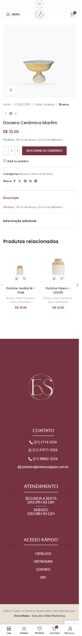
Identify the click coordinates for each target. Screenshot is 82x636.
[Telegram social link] (35, 181)
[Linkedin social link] (30, 181)
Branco (64, 104)
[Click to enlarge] (11, 90)
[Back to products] (10, 113)
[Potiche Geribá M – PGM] (20, 267)
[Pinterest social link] (25, 181)
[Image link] (41, 387)
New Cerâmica (25, 298)
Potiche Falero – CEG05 (58, 290)
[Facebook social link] (14, 181)
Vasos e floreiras (42, 174)
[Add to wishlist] (24, 278)
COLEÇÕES (22, 104)
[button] (17, 278)
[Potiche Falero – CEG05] (58, 267)
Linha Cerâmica (45, 104)
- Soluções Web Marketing (39, 615)
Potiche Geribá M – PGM (20, 290)
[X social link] (19, 181)
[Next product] (15, 113)
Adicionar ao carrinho (44, 150)
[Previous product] (5, 113)
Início (6, 104)
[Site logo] (39, 14)
